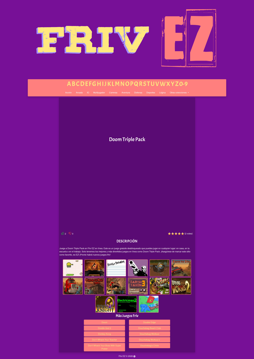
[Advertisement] (39, 138)
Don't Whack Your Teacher (104, 339)
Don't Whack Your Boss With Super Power (104, 347)
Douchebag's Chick (149, 345)
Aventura (126, 92)
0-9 (183, 84)
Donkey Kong (104, 333)
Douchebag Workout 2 (149, 339)
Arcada (79, 92)
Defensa (138, 92)
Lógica (162, 92)
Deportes (150, 92)
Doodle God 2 (104, 328)
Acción (68, 92)
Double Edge (149, 322)
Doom (104, 322)
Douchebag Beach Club (149, 328)
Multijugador (99, 92)
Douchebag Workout (149, 333)
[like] (62, 234)
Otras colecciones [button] (178, 92)
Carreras (113, 92)
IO (88, 92)
